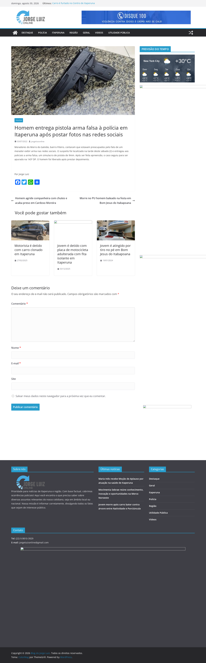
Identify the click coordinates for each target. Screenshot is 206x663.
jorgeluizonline (37, 141)
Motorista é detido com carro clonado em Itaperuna (28, 249)
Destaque (27, 32)
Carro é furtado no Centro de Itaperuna (73, 3)
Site (13, 379)
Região (74, 32)
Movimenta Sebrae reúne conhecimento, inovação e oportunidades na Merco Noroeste (120, 493)
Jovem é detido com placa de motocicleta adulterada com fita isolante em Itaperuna (72, 254)
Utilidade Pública (119, 32)
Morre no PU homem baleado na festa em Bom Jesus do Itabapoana (105, 200)
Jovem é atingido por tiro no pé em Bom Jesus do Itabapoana (115, 249)
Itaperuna (58, 32)
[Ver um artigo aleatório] (191, 33)
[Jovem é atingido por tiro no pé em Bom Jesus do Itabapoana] (116, 222)
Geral (86, 32)
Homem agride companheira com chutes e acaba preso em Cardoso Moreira (41, 200)
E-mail (16, 363)
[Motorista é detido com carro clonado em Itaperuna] (30, 222)
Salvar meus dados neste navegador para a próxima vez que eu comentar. (61, 396)
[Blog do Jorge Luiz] (15, 33)
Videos (99, 32)
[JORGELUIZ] (30, 477)
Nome (16, 348)
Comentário (19, 303)
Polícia (42, 32)
